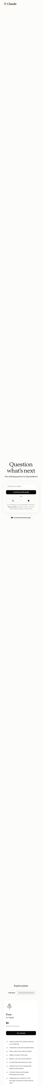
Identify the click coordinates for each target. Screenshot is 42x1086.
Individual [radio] (11, 993)
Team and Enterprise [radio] (26, 993)
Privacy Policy (12, 507)
